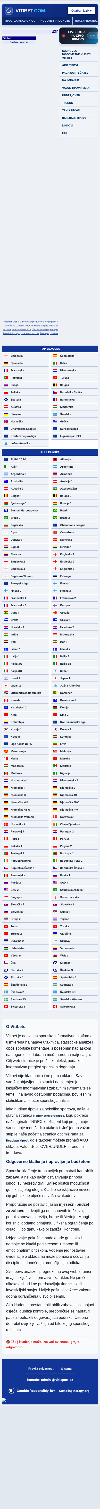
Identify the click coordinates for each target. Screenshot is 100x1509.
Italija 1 (15, 656)
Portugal (16, 377)
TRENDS (67, 103)
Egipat (15, 547)
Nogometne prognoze (48, 1115)
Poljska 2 (66, 846)
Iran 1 (63, 641)
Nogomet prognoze (55, 20)
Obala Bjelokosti (70, 824)
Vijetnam (16, 955)
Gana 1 (15, 612)
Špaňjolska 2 (19, 984)
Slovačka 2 (67, 904)
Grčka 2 (65, 620)
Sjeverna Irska (69, 897)
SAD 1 (64, 882)
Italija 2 (64, 656)
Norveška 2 (18, 824)
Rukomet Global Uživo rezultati (18, 321)
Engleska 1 (67, 554)
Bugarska (17, 525)
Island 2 (65, 649)
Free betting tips (11, 333)
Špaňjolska (67, 355)
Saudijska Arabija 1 (72, 890)
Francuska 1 (18, 598)
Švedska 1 (66, 984)
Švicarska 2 (67, 1006)
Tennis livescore (40, 329)
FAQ (64, 133)
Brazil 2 (15, 517)
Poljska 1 (16, 846)
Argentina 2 (18, 474)
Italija (63, 363)
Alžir (14, 466)
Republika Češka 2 (72, 868)
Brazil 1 (64, 510)
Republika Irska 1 (22, 860)
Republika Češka (71, 392)
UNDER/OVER (71, 95)
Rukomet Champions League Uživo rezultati (57, 321)
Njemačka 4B (68, 795)
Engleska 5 (67, 569)
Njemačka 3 (18, 795)
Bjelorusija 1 (18, 503)
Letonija (65, 736)
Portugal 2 (67, 853)
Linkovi (67, 125)
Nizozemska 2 (69, 780)
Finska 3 (65, 590)
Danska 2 (66, 539)
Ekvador (65, 547)
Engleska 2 (18, 561)
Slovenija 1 (18, 911)
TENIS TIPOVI (71, 110)
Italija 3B (65, 663)
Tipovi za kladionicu (19, 20)
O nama (66, 1368)
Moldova (16, 773)
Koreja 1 (16, 729)
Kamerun (66, 693)
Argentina (66, 466)
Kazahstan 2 (19, 707)
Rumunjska (67, 399)
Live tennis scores (30, 333)
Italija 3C (16, 671)
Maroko (65, 758)
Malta (14, 758)
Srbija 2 (16, 919)
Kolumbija (17, 722)
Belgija (64, 385)
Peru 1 (15, 838)
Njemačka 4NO (69, 802)
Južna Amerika (20, 443)
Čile (13, 962)
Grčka (64, 421)
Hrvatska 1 (17, 627)
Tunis (14, 926)
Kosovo (16, 736)
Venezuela (67, 948)
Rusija (14, 385)
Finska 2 (16, 590)
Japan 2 (16, 685)
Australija (17, 481)
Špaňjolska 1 (68, 977)
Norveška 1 (67, 817)
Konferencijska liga (23, 436)
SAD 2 (15, 890)
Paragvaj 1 (17, 831)
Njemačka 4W (69, 809)
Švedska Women (71, 999)
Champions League (23, 428)
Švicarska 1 (18, 1006)
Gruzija (64, 612)
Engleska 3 (67, 561)
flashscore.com (19, 42)
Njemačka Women (22, 817)
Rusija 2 (16, 882)
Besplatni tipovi (17, 1140)
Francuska (17, 370)
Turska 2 (16, 933)
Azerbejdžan (68, 488)
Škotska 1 (66, 962)
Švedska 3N (67, 992)
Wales (64, 955)
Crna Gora (67, 532)
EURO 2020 (18, 459)
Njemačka (17, 363)
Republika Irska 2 (71, 860)
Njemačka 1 (18, 787)
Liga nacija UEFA (70, 436)
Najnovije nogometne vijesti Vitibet (76, 54)
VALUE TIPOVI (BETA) (76, 87)
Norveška (17, 421)
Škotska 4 (17, 977)
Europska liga (69, 428)
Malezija (65, 751)
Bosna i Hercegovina (24, 510)
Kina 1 (14, 714)
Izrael (63, 671)
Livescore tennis (58, 333)
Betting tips (55, 329)
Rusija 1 (65, 875)
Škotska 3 (66, 970)
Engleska (17, 355)
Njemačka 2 (67, 787)
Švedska (65, 414)
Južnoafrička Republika (26, 693)
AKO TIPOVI (70, 65)
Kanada (15, 700)
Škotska (16, 399)
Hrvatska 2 (67, 627)
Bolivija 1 (65, 503)
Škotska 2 (17, 970)
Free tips (44, 333)
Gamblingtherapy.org (74, 1391)
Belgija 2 (65, 496)
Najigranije (71, 80)
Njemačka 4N (19, 802)
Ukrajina (16, 414)
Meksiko (65, 766)
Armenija (66, 474)
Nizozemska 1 (19, 780)
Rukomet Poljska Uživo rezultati (47, 325)
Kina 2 (64, 714)
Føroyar (65, 605)
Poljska (15, 392)
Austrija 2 (17, 488)
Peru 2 (64, 838)
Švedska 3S (18, 999)
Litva (63, 744)
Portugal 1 (17, 853)
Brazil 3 (65, 517)
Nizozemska (68, 370)
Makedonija (18, 751)
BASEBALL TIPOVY (74, 118)
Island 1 (15, 649)
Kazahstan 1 (68, 700)
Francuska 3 (18, 605)
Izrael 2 (15, 678)
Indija (14, 634)
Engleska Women (22, 576)
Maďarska (66, 407)
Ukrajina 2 (17, 941)
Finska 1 (65, 583)
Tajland (64, 919)
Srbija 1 (65, 911)
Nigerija (65, 773)
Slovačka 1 (17, 904)
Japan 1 (65, 678)
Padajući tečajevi (75, 72)
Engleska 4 (18, 569)
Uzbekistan (18, 948)
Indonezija (67, 634)
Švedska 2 (17, 992)
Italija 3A (16, 663)
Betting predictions (21, 329)
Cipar (14, 532)
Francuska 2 (68, 598)
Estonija (65, 576)
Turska (64, 377)
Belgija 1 (16, 496)
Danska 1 (16, 539)
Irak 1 (14, 641)
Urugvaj (65, 941)
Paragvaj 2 (67, 831)
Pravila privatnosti (41, 1368)
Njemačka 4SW (20, 809)
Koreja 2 (65, 729)
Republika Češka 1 (22, 868)
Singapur (17, 897)
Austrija (16, 407)
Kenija (64, 707)
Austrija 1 (66, 481)
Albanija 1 (66, 459)
